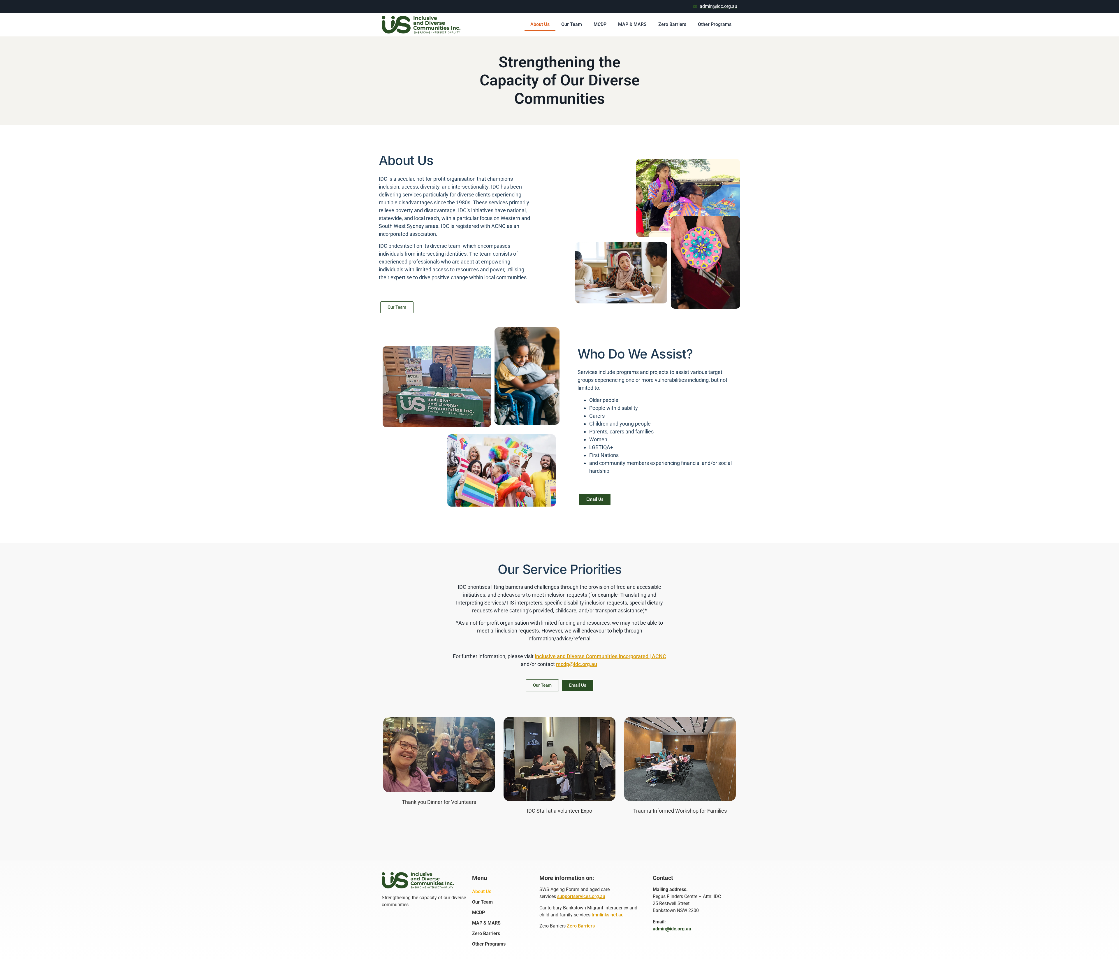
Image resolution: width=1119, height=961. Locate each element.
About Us (540, 24)
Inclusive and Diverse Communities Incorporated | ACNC (600, 656)
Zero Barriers (672, 24)
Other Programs (714, 24)
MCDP (600, 24)
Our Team (571, 24)
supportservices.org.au (581, 896)
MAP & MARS (632, 24)
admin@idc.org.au (672, 929)
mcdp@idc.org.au (576, 664)
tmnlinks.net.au (608, 915)
